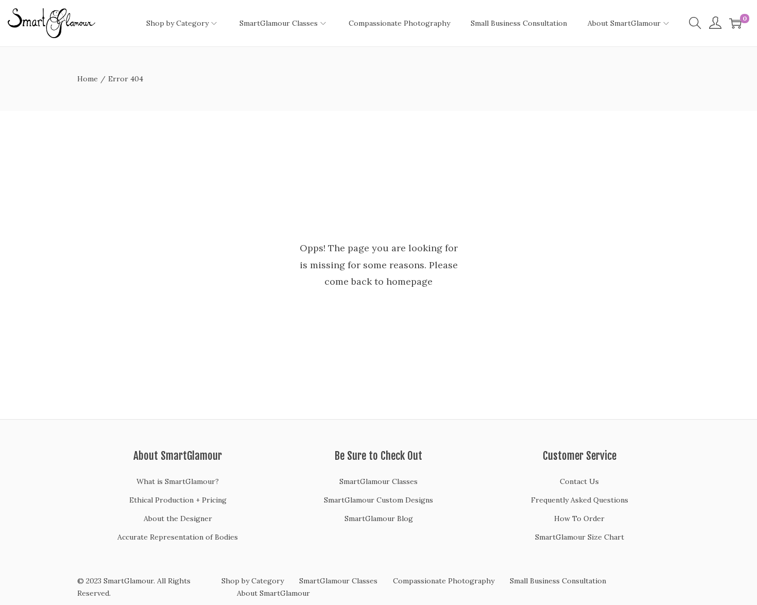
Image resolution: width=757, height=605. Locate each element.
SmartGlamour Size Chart (579, 537)
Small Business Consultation (558, 580)
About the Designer (178, 518)
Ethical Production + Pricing (178, 500)
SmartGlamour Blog (379, 518)
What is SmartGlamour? (177, 481)
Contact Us (579, 481)
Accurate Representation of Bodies (177, 537)
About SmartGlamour (273, 593)
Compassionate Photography (443, 580)
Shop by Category (252, 580)
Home (87, 78)
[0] (735, 23)
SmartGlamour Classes (378, 481)
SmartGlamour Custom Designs (378, 500)
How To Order (579, 518)
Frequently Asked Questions (579, 500)
